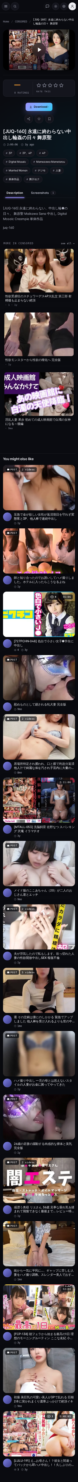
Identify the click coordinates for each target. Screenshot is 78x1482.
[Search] (15, 6)
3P (10, 153)
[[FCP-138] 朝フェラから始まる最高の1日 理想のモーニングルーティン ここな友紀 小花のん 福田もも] (39, 1314)
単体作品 (14, 179)
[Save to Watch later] (69, 469)
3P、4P (27, 153)
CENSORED (21, 21)
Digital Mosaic (17, 161)
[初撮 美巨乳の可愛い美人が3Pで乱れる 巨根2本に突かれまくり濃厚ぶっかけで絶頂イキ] (39, 1378)
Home (6, 21)
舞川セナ (34, 179)
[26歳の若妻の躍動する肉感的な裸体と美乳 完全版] (39, 1124)
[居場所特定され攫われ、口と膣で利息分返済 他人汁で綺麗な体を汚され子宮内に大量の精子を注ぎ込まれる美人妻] (39, 744)
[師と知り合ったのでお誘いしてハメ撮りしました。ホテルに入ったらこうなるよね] (39, 558)
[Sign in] (72, 6)
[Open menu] (6, 6)
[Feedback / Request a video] (47, 6)
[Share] (28, 118)
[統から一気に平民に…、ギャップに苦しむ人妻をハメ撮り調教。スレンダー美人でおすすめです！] (39, 1251)
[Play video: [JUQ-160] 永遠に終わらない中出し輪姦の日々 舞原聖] (39, 49)
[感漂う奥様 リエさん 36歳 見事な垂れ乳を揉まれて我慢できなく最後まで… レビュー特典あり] (39, 1188)
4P (44, 153)
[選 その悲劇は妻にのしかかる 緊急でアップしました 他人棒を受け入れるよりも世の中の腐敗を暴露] (39, 998)
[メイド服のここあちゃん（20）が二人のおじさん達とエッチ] (39, 871)
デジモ (42, 170)
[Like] (39, 118)
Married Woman (18, 170)
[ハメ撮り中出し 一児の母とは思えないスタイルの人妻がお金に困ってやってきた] (39, 1061)
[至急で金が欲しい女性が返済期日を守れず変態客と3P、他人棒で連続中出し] (39, 495)
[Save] (49, 118)
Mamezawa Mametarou (50, 161)
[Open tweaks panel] (64, 6)
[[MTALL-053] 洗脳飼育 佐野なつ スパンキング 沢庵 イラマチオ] (39, 808)
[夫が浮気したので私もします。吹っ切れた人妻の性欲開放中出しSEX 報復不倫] (39, 934)
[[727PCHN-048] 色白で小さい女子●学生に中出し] (39, 622)
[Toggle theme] (55, 6)
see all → (68, 243)
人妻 (58, 170)
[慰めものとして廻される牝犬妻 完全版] (39, 683)
